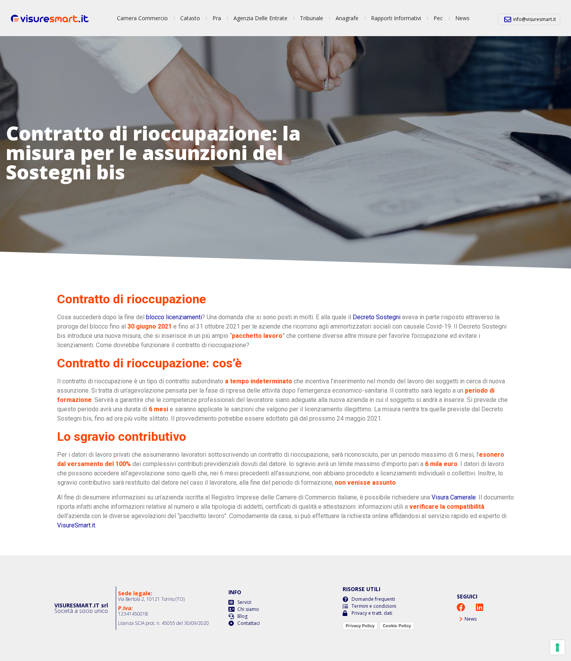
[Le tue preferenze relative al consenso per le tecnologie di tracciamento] (557, 647)
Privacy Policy (360, 625)
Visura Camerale (454, 497)
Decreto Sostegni (376, 317)
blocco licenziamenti (174, 317)
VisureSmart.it (76, 525)
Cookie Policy (397, 625)
